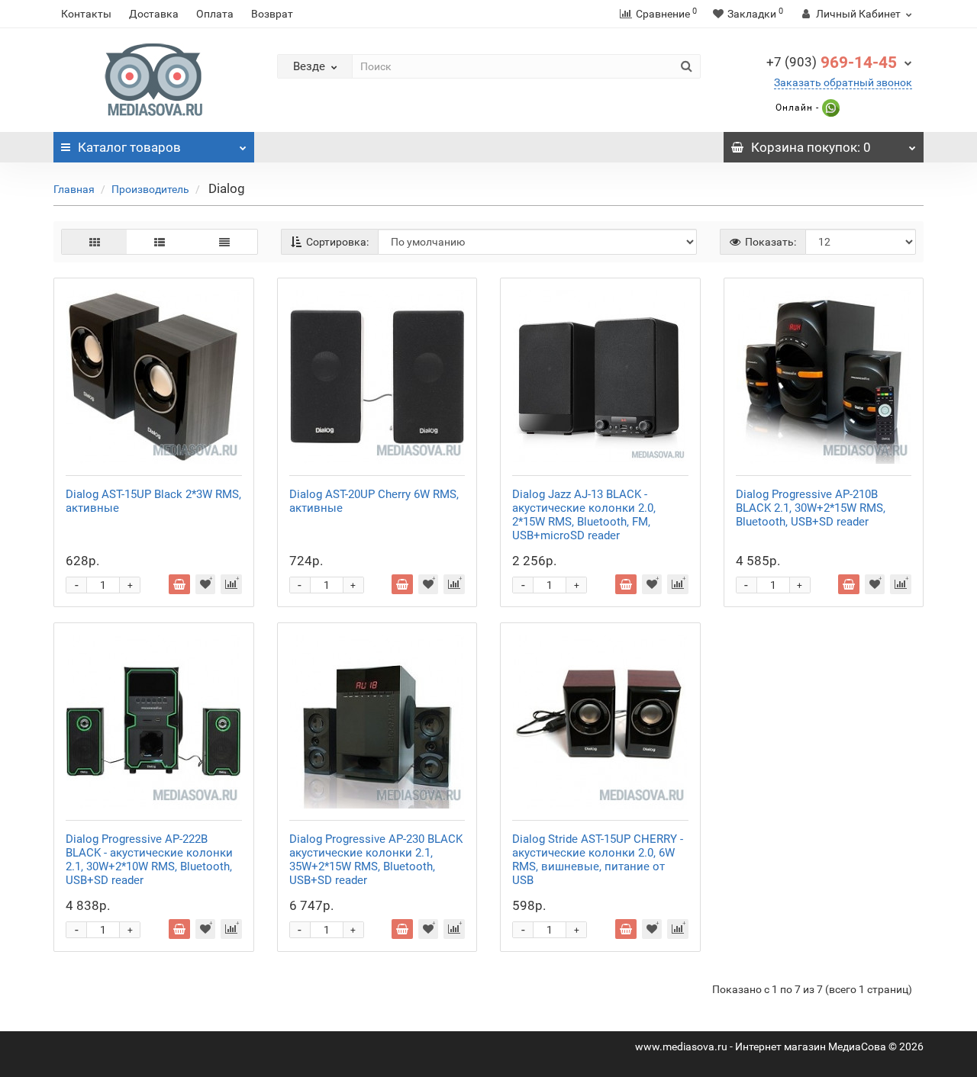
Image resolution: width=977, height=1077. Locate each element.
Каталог (129, 147)
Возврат (272, 14)
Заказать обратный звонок (843, 82)
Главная (74, 189)
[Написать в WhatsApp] (829, 107)
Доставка (154, 14)
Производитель (150, 189)
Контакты (86, 14)
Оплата (215, 14)
